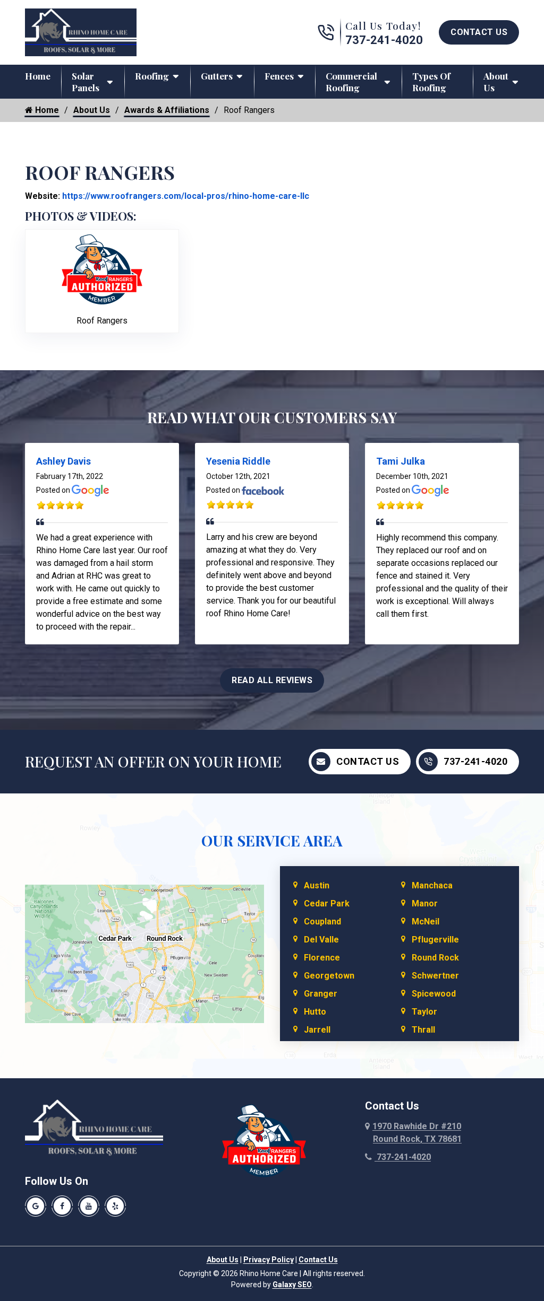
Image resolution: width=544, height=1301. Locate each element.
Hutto (315, 1012)
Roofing (152, 76)
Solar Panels (85, 81)
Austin (316, 885)
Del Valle (321, 940)
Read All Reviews (272, 680)
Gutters (217, 76)
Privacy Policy (268, 1259)
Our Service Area (272, 840)
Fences (279, 76)
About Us (495, 81)
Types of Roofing (431, 81)
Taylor (424, 1012)
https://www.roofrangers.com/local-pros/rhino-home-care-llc (184, 196)
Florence (322, 958)
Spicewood (434, 994)
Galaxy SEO (292, 1284)
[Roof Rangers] (102, 269)
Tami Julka (400, 461)
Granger (320, 994)
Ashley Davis (63, 461)
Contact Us (478, 32)
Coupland (322, 921)
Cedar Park (327, 903)
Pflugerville (435, 940)
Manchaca (432, 885)
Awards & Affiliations (166, 110)
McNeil (425, 921)
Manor (425, 903)
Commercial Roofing (351, 81)
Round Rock (435, 958)
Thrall (423, 1030)
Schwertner (435, 976)
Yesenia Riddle (238, 461)
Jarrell (317, 1030)
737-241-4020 (384, 40)
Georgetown (329, 976)
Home (37, 76)
